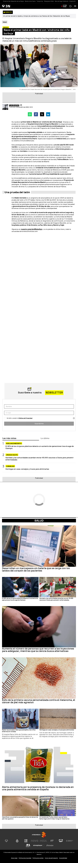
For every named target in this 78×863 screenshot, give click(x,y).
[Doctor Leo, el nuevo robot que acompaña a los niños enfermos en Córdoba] (20, 719)
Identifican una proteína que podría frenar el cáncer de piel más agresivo (20, 818)
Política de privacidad (25, 858)
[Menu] (75, 6)
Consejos (10, 466)
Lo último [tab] (45, 438)
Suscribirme (39, 424)
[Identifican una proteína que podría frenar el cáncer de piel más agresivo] (20, 806)
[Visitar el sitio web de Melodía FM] (28, 845)
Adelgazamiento (14, 444)
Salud (39, 520)
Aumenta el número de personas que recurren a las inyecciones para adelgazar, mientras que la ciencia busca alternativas (38, 649)
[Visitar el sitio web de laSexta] (17, 840)
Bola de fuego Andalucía (61, 1)
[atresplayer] (70, 6)
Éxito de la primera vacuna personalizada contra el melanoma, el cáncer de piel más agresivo (38, 701)
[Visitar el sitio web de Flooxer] (50, 845)
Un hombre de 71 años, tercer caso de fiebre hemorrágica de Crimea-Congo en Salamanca (54, 818)
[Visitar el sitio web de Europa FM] (69, 840)
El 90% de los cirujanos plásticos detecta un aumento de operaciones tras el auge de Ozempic (39, 447)
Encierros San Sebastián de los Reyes (13, 1)
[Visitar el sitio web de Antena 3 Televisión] (8, 840)
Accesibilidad (63, 858)
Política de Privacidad (25, 418)
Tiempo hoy (40, 1)
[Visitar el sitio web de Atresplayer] (39, 845)
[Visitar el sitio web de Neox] (25, 840)
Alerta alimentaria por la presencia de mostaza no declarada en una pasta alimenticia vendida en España (38, 788)
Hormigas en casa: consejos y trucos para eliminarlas (27, 469)
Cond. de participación (51, 858)
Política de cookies (38, 858)
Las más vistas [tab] (9, 438)
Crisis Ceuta (12, 455)
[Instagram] (21, 105)
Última (65, 6)
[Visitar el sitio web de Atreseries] (52, 840)
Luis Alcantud (14, 105)
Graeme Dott (72, 1)
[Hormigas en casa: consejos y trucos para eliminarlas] (57, 719)
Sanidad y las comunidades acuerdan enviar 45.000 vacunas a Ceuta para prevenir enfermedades (39, 459)
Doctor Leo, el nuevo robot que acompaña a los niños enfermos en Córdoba (18, 730)
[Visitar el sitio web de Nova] (34, 840)
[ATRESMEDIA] (39, 834)
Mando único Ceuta (30, 1)
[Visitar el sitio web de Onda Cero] (60, 840)
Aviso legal (14, 858)
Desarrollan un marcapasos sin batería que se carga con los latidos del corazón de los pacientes (36, 569)
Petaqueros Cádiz (49, 1)
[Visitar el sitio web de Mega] (43, 840)
